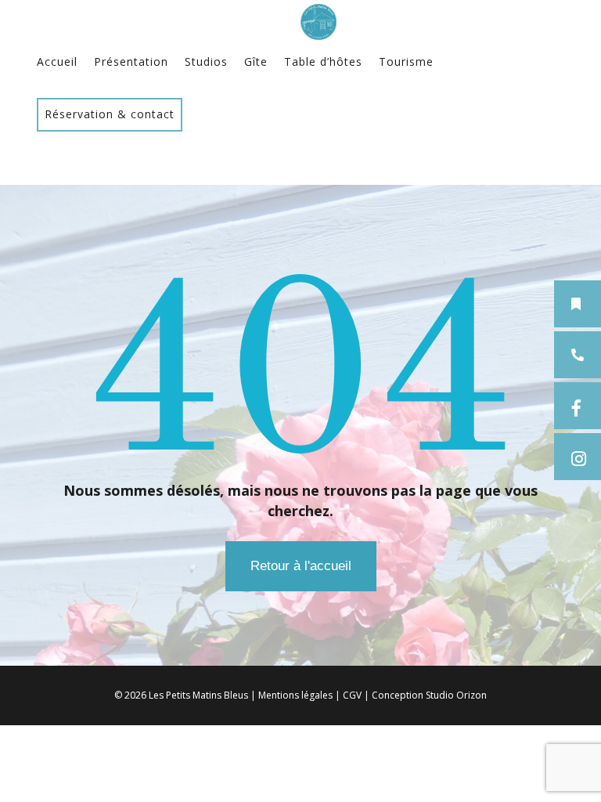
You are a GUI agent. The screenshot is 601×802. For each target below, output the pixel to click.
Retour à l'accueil (300, 565)
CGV (352, 695)
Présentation (131, 61)
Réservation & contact (110, 114)
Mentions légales (295, 695)
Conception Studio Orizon (429, 695)
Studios (206, 61)
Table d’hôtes (323, 61)
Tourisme (406, 61)
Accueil (57, 61)
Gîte (256, 61)
